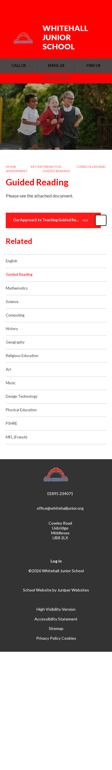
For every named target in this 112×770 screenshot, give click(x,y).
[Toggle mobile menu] (100, 8)
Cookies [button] (68, 638)
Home (11, 166)
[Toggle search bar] (85, 8)
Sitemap (56, 628)
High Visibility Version (56, 609)
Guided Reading (56, 171)
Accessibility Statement (56, 618)
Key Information (46, 166)
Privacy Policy (48, 638)
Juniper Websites (73, 589)
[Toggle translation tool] (71, 8)
